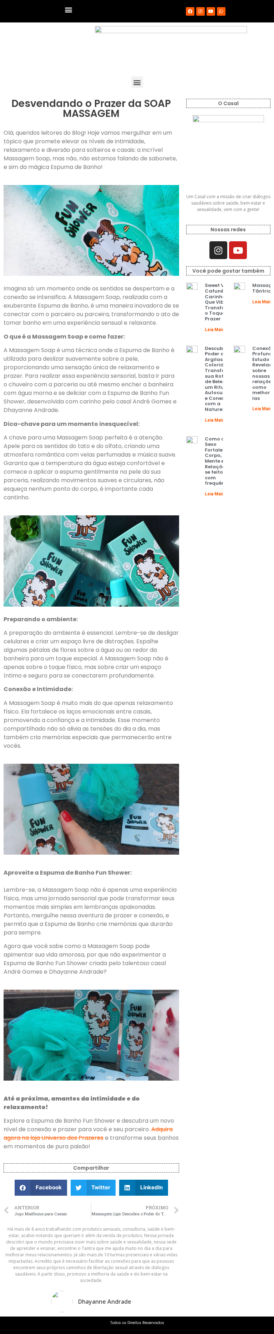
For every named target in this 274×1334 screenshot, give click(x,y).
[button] (69, 9)
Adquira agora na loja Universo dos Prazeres (88, 1133)
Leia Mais (214, 329)
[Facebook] (190, 11)
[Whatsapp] (221, 11)
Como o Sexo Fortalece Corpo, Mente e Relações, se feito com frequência (219, 461)
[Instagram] (200, 11)
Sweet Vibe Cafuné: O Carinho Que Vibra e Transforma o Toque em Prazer (220, 302)
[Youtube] (211, 11)
